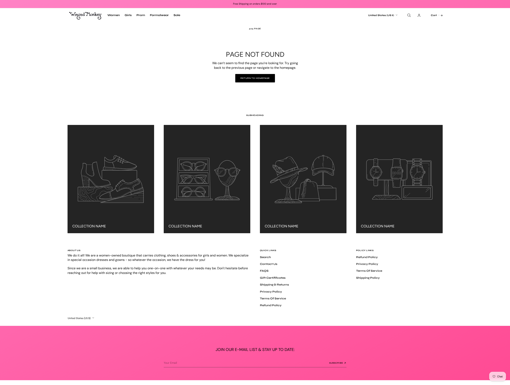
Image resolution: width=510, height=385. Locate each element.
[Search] (408, 15)
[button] (436, 15)
